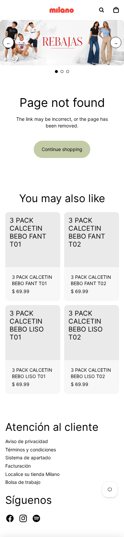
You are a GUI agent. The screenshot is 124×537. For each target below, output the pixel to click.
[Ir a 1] (56, 71)
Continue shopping (62, 149)
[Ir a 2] (62, 71)
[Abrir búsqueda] (101, 10)
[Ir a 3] (67, 71)
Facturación (18, 466)
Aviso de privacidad (26, 441)
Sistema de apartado (28, 457)
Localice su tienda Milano (32, 474)
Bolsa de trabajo (22, 482)
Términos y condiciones (30, 449)
